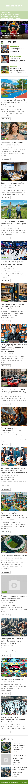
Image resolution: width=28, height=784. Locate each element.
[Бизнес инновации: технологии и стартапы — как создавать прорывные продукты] (14, 584)
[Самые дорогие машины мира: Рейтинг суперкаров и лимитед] (14, 378)
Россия (18, 18)
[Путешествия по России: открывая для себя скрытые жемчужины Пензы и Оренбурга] (14, 501)
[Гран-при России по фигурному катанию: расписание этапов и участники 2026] (14, 250)
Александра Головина (15, 56)
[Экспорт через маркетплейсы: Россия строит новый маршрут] (14, 171)
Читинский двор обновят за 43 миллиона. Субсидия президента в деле (14, 102)
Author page (5, 12)
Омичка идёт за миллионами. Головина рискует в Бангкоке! (17, 60)
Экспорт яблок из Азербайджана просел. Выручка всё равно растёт (18, 70)
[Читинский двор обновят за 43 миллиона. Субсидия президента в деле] (14, 88)
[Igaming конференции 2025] (14, 667)
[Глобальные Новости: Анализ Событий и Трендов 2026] (14, 292)
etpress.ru (14, 5)
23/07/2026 (6, 37)
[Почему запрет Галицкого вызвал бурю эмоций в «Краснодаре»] (14, 544)
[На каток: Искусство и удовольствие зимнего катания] (14, 705)
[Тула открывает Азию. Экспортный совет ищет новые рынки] (5, 49)
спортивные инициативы (10, 14)
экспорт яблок (13, 66)
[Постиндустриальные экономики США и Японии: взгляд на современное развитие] (14, 627)
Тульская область (14, 46)
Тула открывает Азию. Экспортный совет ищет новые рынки (18, 49)
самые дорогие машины (9, 16)
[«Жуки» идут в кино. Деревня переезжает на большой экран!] (14, 209)
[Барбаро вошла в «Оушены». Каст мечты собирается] (14, 131)
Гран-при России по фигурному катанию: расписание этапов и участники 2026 (13, 264)
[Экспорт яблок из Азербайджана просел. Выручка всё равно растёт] (5, 69)
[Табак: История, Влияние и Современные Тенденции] (14, 416)
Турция (3, 30)
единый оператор (7, 18)
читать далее (5, 118)
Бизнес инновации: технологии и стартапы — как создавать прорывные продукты (14, 598)
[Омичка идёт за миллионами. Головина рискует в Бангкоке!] (5, 59)
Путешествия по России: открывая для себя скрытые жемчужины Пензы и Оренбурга (14, 515)
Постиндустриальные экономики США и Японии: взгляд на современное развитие (14, 641)
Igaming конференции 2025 (12, 679)
